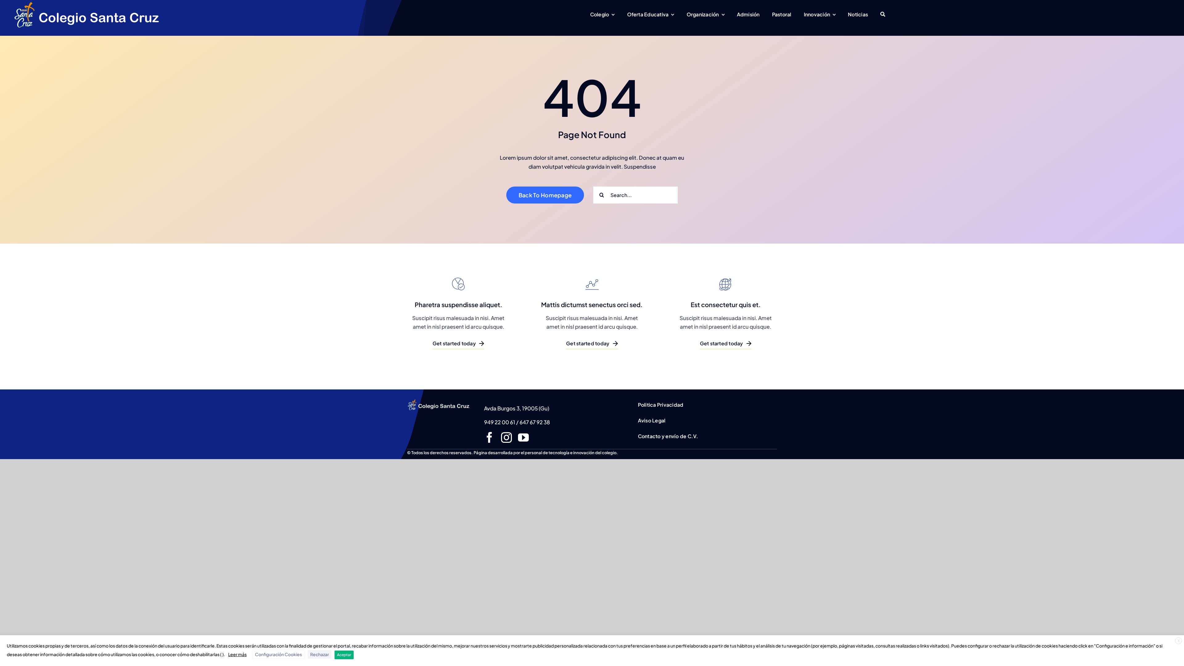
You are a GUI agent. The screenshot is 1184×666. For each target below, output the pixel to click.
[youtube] (523, 437)
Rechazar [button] (319, 654)
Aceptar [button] (344, 654)
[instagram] (506, 437)
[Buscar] (882, 14)
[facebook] (489, 437)
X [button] (1179, 641)
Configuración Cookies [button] (278, 654)
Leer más (237, 654)
